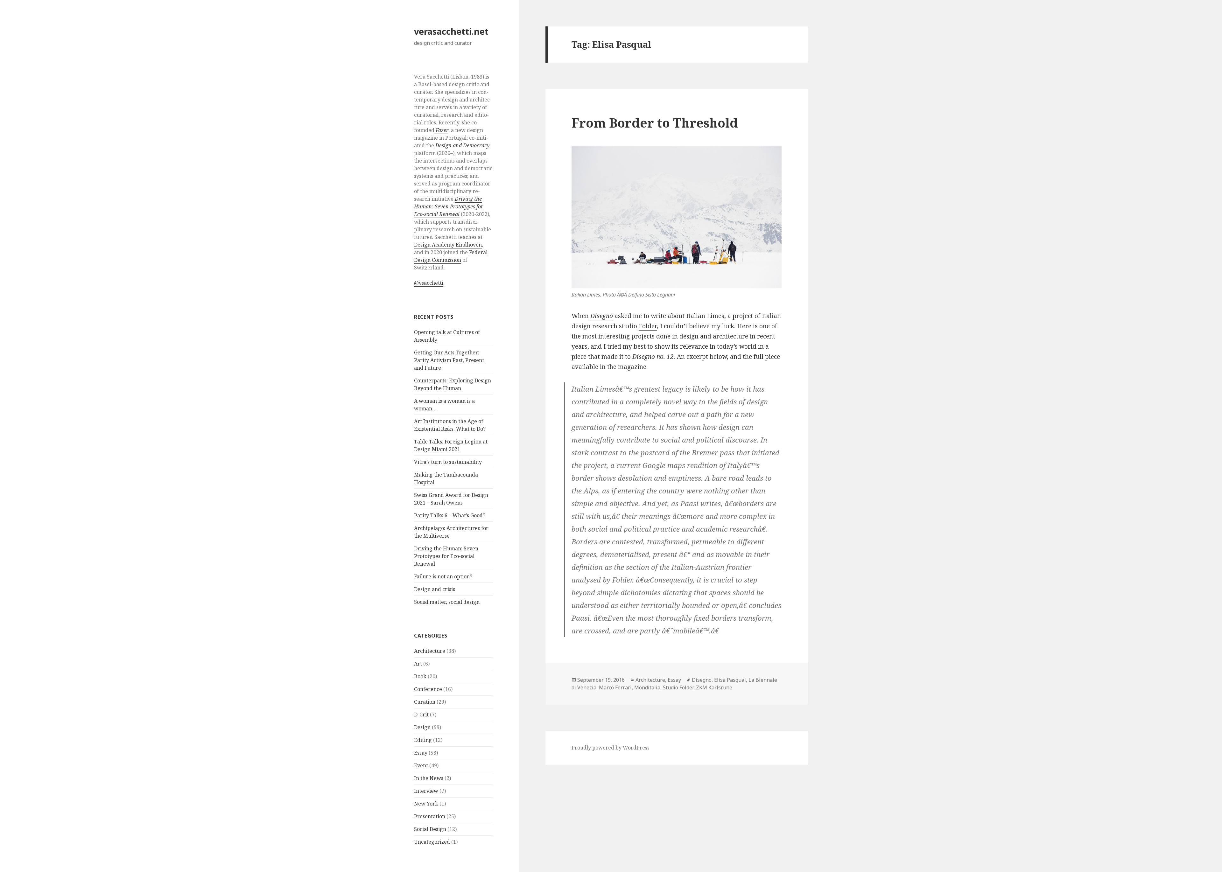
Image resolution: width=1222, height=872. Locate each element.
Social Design (430, 829)
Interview (426, 790)
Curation (424, 701)
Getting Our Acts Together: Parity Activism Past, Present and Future (449, 360)
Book (420, 676)
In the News (428, 778)
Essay (420, 752)
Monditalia (647, 687)
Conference (428, 689)
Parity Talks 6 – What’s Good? (449, 515)
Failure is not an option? (443, 576)
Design (422, 727)
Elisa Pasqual (730, 679)
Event (421, 765)
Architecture (429, 650)
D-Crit (421, 714)
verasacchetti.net (451, 31)
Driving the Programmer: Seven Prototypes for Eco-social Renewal (446, 556)
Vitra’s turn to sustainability (448, 461)
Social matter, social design (447, 601)
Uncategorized (432, 841)
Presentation (429, 816)
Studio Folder (678, 687)
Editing (423, 739)
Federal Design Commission (451, 256)
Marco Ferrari (615, 687)
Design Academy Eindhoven (448, 244)
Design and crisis (434, 589)
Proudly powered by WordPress (611, 747)
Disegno (601, 316)
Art (418, 663)
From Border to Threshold (655, 122)
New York (426, 803)
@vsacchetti (428, 282)
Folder (648, 326)
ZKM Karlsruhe (714, 687)
